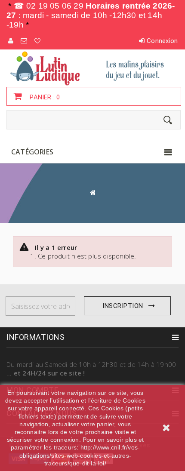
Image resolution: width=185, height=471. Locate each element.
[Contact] (24, 41)
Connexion (162, 41)
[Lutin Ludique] (92, 67)
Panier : (44, 97)
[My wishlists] (37, 41)
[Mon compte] (11, 41)
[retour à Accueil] (92, 192)
